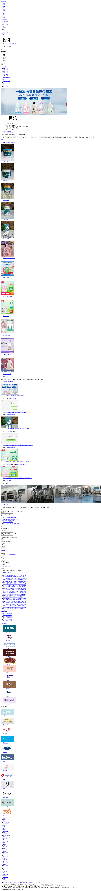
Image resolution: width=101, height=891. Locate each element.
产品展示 (5, 142)
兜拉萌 (5, 733)
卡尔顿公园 (6, 822)
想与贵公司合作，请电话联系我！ (11, 523)
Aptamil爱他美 (6, 835)
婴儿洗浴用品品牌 (7, 618)
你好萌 (5, 834)
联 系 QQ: (3, 539)
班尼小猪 (5, 865)
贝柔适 (5, 825)
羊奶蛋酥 (5, 161)
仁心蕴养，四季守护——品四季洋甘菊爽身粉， (14, 595)
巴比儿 (5, 829)
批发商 (17, 511)
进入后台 (5, 34)
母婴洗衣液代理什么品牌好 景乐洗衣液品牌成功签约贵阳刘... (18, 445)
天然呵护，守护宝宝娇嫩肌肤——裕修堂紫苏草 (14, 592)
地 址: (2, 534)
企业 (4, 9)
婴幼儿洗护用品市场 (21, 464)
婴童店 (5, 13)
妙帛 (4, 839)
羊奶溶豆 (5, 180)
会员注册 (5, 24)
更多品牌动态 (11, 381)
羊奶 (8, 431)
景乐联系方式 (32, 882)
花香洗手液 (6, 277)
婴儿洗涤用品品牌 (7, 616)
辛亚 (4, 868)
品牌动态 (5, 381)
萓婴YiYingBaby (7, 823)
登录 (4, 27)
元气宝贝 (5, 806)
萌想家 (5, 832)
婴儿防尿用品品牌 (7, 613)
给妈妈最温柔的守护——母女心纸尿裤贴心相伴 (14, 598)
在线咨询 (5, 504)
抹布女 (5, 848)
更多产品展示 (11, 142)
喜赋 (7, 672)
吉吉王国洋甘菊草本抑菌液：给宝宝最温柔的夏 (14, 581)
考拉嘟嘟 (8, 656)
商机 (4, 11)
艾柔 (4, 845)
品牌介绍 (5, 69)
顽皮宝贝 (8, 704)
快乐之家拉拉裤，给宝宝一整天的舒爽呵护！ (14, 608)
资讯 (4, 7)
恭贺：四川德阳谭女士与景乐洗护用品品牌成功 (14, 575)
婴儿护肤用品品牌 (7, 619)
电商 (22, 511)
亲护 (4, 821)
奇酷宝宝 (5, 878)
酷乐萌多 (5, 838)
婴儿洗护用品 (6, 81)
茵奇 (4, 844)
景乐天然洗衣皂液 (7, 296)
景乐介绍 (8, 882)
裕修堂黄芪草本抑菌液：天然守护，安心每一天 (14, 607)
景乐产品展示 (20, 882)
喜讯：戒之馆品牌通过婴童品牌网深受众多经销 (14, 591)
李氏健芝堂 (6, 859)
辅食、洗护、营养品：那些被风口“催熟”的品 (14, 582)
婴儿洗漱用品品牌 (7, 615)
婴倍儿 (5, 819)
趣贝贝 (5, 861)
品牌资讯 (5, 72)
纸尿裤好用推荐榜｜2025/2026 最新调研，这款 (14, 599)
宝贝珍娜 (8, 640)
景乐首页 (5, 86)
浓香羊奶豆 (6, 200)
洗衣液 (14, 398)
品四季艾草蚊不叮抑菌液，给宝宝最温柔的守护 (14, 589)
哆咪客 (5, 826)
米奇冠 (7, 680)
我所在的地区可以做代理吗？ (10, 517)
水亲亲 (5, 849)
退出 (4, 29)
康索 (4, 836)
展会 (4, 14)
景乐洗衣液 (6, 316)
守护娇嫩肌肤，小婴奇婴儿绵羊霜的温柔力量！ (14, 586)
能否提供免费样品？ (8, 522)
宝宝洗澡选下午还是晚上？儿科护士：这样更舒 (14, 604)
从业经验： (3, 543)
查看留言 (5, 32)
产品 (4, 6)
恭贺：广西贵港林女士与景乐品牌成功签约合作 (14, 412)
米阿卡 (5, 779)
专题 (4, 16)
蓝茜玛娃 (5, 770)
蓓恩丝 (7, 648)
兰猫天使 (5, 743)
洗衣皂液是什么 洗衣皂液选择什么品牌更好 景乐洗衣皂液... (17, 478)
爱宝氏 (5, 855)
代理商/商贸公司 (10, 511)
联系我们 (5, 74)
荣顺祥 (5, 879)
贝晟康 (5, 847)
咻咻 (4, 818)
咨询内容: (3, 512)
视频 (4, 17)
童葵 (4, 815)
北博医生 (8, 632)
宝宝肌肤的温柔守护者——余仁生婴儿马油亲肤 (14, 585)
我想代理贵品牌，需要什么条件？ (11, 519)
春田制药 (5, 797)
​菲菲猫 (5, 875)
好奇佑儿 (5, 831)
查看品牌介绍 (11, 132)
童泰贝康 (5, 877)
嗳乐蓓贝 (5, 874)
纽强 (4, 869)
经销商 (5, 19)
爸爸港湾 (5, 841)
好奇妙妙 (5, 856)
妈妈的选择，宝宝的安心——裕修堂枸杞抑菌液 (14, 588)
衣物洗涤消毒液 (7, 354)
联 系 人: (3, 526)
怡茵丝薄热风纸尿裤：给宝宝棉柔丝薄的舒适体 (14, 602)
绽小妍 (5, 858)
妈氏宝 (5, 842)
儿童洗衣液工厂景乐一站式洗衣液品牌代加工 (14, 395)
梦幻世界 (5, 724)
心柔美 (5, 715)
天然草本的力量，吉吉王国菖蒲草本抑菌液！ (14, 605)
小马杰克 (5, 862)
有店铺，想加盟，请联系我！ (10, 520)
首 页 (4, 67)
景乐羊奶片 (6, 238)
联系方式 (3, 550)
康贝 (4, 872)
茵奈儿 (7, 688)
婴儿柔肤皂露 (6, 335)
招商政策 (5, 71)
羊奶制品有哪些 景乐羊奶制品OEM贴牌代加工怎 (15, 578)
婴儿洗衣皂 (9, 480)
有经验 (3, 546)
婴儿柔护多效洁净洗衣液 (9, 258)
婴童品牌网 (3, 1)
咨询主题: (3, 509)
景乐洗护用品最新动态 (6, 572)
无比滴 (5, 871)
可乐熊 (5, 752)
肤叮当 (5, 788)
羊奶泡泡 (5, 219)
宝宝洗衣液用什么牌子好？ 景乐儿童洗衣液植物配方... (16, 461)
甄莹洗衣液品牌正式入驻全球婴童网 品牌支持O (14, 579)
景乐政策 (13, 882)
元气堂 (5, 854)
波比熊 (7, 696)
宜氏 (4, 761)
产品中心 (5, 68)
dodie (4, 851)
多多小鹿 (5, 852)
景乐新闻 (26, 882)
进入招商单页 (6, 77)
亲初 (4, 864)
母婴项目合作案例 (11, 414)
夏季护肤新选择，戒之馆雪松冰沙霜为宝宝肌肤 (14, 601)
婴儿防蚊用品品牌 (7, 620)
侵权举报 (38, 882)
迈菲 (4, 828)
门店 (3, 511)
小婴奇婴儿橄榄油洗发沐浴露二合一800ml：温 (14, 584)
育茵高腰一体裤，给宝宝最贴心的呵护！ (13, 597)
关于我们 (5, 21)
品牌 (4, 4)
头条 (4, 10)
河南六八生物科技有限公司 (9, 44)
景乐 (4, 83)
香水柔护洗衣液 (7, 374)
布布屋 (5, 867)
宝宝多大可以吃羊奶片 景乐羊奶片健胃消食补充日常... (16, 428)
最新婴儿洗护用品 (5, 623)
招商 (4, 3)
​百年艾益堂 (9, 664)
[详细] (2, 139)
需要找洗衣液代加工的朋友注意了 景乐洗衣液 (14, 576)
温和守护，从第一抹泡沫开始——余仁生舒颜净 (14, 594)
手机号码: (3, 530)
